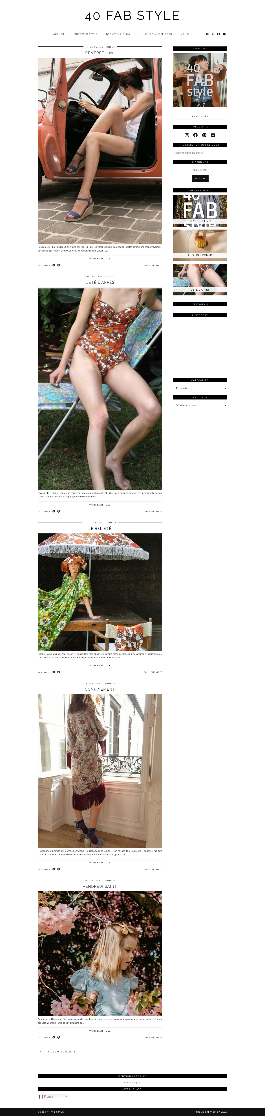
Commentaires (153, 265)
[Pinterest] (213, 34)
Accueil (59, 34)
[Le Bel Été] (100, 650)
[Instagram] (207, 34)
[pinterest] (204, 135)
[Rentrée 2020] (100, 243)
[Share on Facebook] (54, 265)
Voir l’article (100, 258)
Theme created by (211, 1112)
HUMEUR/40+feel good (156, 34)
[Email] (224, 34)
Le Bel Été (100, 528)
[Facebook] (218, 34)
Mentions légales (132, 1082)
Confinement (100, 689)
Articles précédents (59, 1051)
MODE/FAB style (85, 34)
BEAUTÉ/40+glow (118, 34)
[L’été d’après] (100, 489)
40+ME (185, 34)
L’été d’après (100, 282)
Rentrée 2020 (100, 53)
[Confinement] (100, 847)
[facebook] (195, 135)
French (48, 1096)
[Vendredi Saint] (100, 1015)
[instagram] (187, 135)
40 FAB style (132, 15)
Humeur (110, 47)
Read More (200, 116)
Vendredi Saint (100, 886)
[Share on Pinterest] (58, 265)
